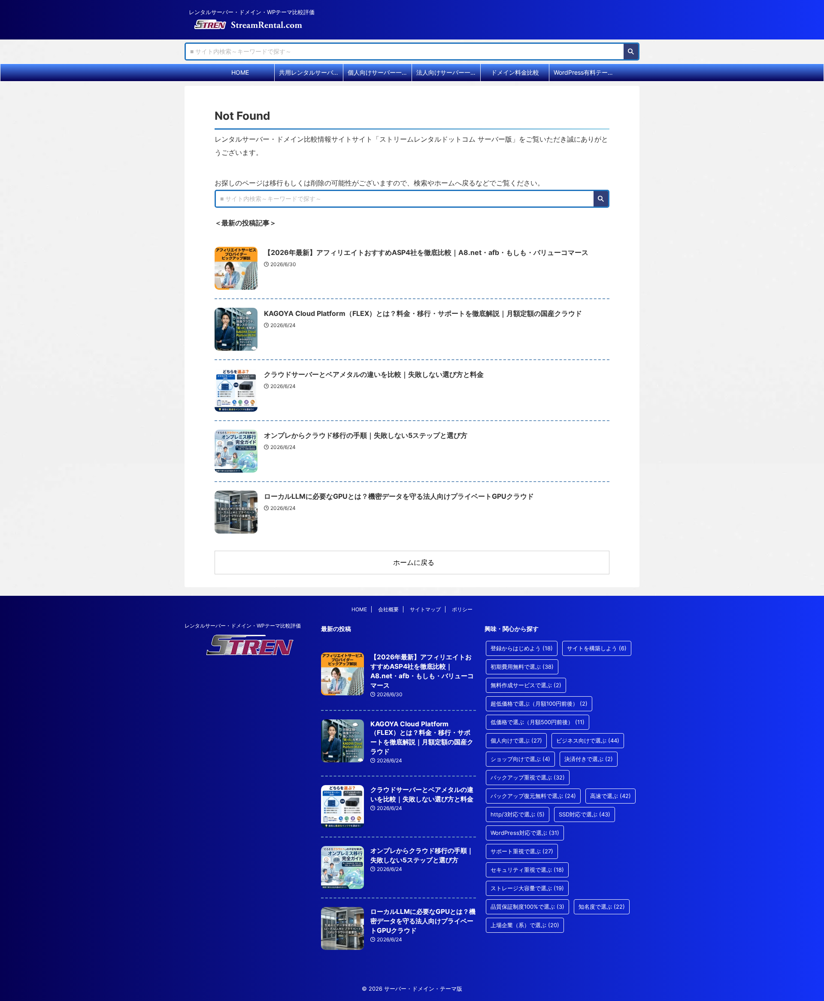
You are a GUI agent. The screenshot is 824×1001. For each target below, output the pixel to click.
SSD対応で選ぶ (584, 814)
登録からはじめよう (522, 648)
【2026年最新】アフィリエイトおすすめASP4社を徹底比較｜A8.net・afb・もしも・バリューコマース (426, 252)
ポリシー (462, 609)
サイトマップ (425, 609)
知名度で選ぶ (602, 906)
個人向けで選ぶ (516, 740)
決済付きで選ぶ (588, 758)
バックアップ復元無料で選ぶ (533, 795)
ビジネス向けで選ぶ (587, 740)
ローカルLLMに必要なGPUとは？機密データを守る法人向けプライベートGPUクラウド (399, 496)
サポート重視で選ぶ (522, 851)
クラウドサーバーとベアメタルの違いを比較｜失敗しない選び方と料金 (374, 374)
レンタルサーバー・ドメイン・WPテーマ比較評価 (243, 625)
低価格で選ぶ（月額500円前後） (538, 722)
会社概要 (388, 609)
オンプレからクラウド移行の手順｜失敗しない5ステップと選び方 (365, 435)
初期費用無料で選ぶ (522, 666)
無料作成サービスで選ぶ (526, 685)
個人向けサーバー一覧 (378, 72)
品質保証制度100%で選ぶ (527, 906)
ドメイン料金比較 (515, 72)
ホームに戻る (413, 562)
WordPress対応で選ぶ (525, 832)
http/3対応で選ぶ (518, 814)
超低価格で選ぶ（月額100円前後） (539, 703)
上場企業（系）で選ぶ (525, 925)
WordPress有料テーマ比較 (586, 72)
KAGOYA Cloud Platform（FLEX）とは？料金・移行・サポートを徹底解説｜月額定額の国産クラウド (423, 313)
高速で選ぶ (610, 795)
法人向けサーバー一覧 (446, 72)
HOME (240, 72)
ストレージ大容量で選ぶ (527, 888)
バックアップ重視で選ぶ (528, 777)
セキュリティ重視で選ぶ (527, 869)
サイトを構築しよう (597, 648)
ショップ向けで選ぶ (520, 758)
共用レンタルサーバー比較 (311, 72)
